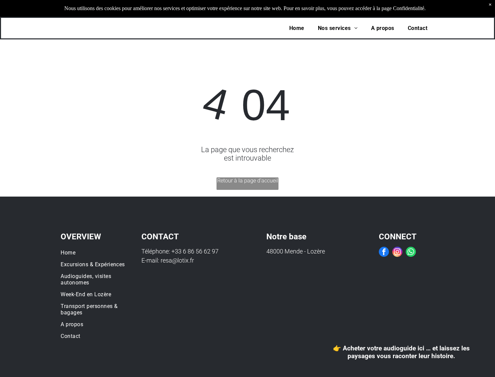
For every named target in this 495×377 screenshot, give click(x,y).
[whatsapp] (411, 253)
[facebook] (384, 253)
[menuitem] (297, 28)
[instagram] (397, 253)
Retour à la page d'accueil (247, 180)
